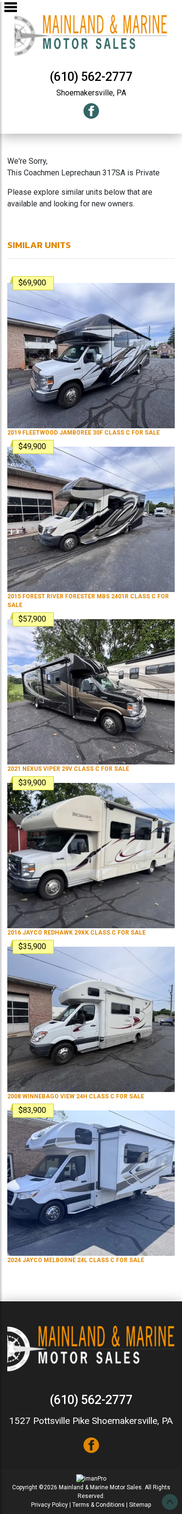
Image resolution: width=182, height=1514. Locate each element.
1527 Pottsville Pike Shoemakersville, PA (91, 1420)
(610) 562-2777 (91, 77)
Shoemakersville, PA (91, 92)
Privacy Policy (49, 1504)
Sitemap (140, 1504)
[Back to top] (170, 1502)
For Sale (83, 432)
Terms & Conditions (98, 1504)
